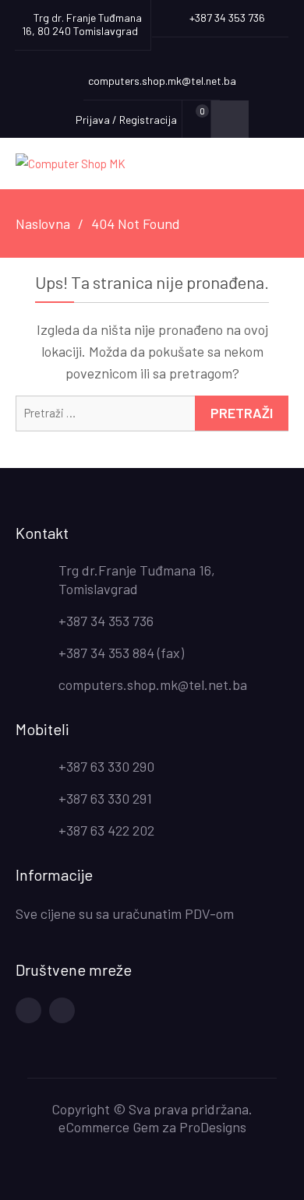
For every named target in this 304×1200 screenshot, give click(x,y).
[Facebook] (28, 1010)
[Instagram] (62, 1010)
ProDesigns (212, 1126)
